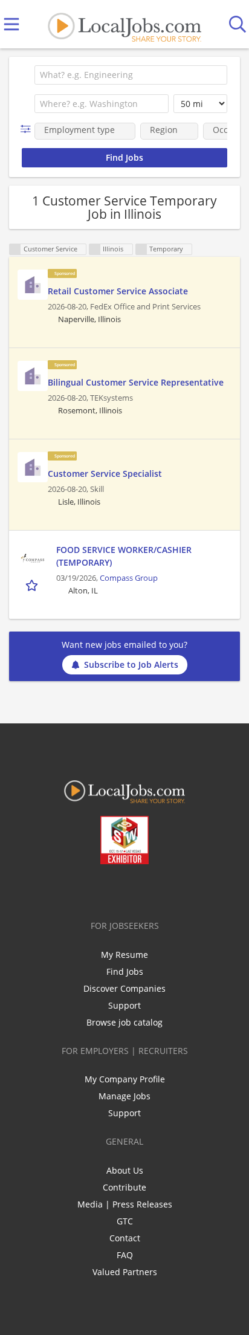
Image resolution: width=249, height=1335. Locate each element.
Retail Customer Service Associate (118, 291)
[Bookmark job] (32, 585)
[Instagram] (157, 889)
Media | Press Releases (124, 1204)
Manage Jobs (124, 1096)
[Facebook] (77, 889)
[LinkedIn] (117, 889)
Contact (124, 1238)
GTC (125, 1221)
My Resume (124, 954)
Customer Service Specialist (105, 473)
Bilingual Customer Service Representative (136, 382)
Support (124, 1005)
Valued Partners (124, 1272)
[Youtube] (137, 889)
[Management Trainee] (33, 285)
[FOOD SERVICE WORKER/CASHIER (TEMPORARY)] (33, 558)
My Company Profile (125, 1079)
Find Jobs (124, 971)
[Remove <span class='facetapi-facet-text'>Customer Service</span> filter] (15, 249)
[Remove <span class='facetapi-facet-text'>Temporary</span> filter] (141, 249)
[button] (28, 129)
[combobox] (130, 75)
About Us (124, 1170)
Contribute (124, 1187)
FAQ (125, 1255)
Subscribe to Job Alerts (131, 664)
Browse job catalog (124, 1022)
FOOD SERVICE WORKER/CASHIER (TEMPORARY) (124, 556)
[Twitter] (97, 889)
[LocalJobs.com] (124, 24)
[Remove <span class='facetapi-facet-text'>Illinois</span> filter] (94, 249)
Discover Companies (124, 988)
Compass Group (129, 578)
